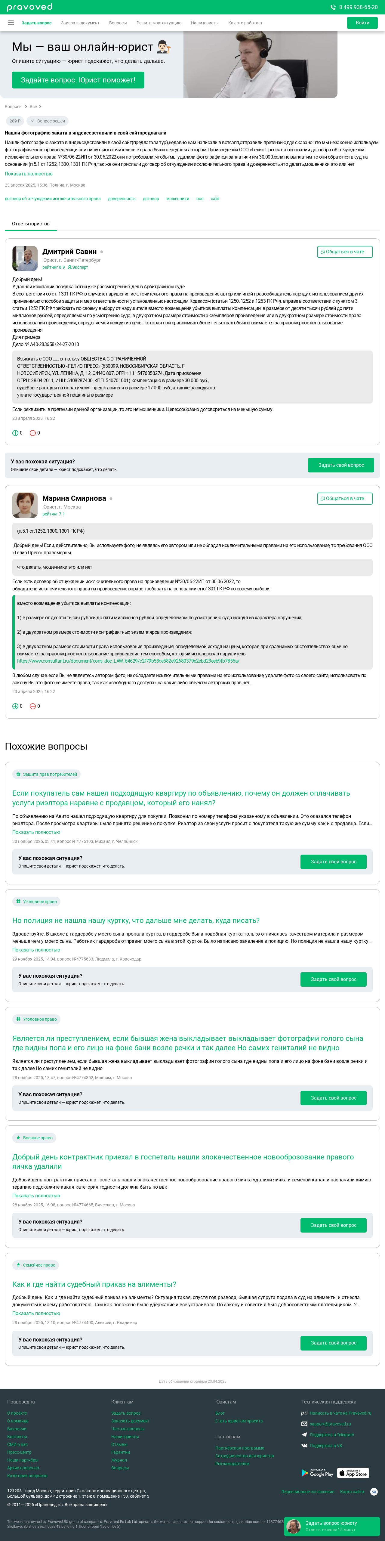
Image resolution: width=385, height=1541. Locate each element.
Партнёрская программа (239, 1448)
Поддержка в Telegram (332, 1434)
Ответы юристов (31, 224)
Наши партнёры (22, 1460)
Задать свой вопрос (341, 465)
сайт (215, 198)
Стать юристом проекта (239, 1421)
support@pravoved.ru (330, 1424)
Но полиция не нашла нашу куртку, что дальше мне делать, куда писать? (136, 920)
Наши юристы (205, 22)
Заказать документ (80, 22)
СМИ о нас (17, 1444)
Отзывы (119, 1444)
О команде (17, 1421)
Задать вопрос (36, 22)
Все (33, 106)
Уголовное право (40, 901)
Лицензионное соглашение (307, 1491)
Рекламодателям (232, 1463)
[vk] (374, 1492)
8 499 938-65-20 (358, 7)
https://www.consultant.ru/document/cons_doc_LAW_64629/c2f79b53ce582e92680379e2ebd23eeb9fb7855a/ (128, 661)
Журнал (119, 1460)
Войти (362, 23)
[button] (192, 158)
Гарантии (120, 1452)
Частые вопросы (128, 1428)
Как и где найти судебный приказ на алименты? (94, 1284)
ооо (200, 198)
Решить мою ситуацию (159, 22)
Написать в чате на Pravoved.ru (340, 1413)
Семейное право (39, 1265)
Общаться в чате (345, 252)
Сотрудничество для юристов (244, 1455)
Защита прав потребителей (50, 774)
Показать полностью (36, 832)
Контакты (17, 1436)
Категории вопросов (27, 1475)
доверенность (122, 198)
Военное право (38, 1137)
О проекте (17, 1413)
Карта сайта (352, 1491)
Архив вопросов (23, 1467)
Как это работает (245, 22)
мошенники (177, 198)
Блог (220, 1413)
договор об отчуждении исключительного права (53, 198)
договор (151, 198)
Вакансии (16, 1428)
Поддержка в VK (326, 1445)
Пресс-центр (19, 1452)
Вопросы (118, 22)
